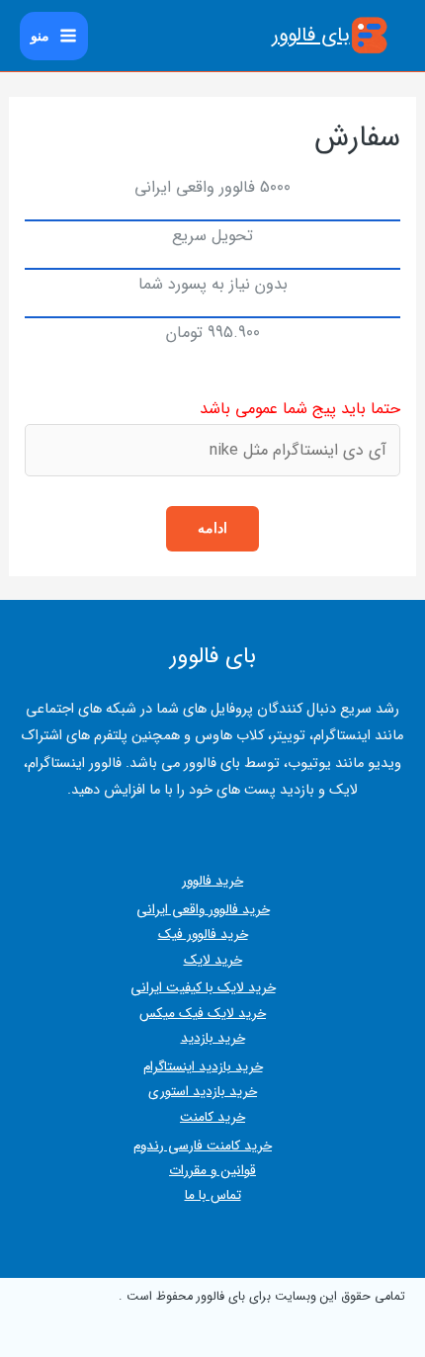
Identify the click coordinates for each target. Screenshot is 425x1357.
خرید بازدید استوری (202, 1091)
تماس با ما (213, 1195)
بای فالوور (311, 35)
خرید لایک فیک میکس (202, 1013)
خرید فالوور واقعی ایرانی (203, 909)
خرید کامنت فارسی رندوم (202, 1146)
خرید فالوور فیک (203, 934)
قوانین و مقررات (212, 1170)
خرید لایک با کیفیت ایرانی (203, 987)
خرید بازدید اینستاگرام (203, 1067)
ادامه (212, 528)
